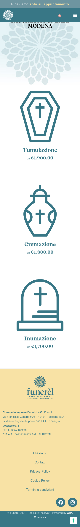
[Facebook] (60, 502)
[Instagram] (72, 502)
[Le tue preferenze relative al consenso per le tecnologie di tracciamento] (73, 520)
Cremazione (40, 244)
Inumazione (40, 338)
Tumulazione (40, 150)
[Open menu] (75, 15)
